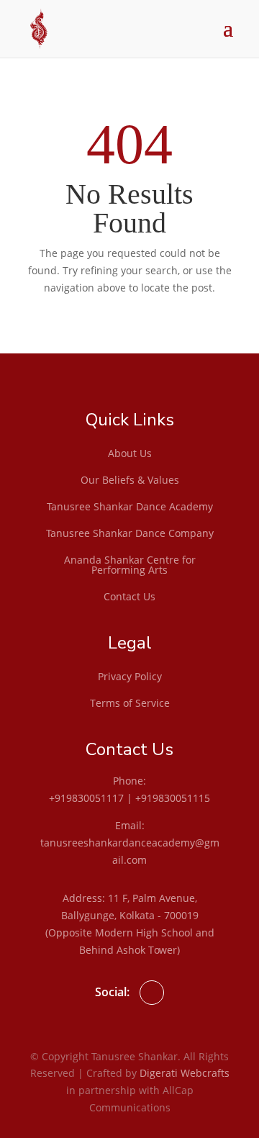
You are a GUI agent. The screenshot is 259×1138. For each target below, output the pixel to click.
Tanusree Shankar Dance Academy (130, 507)
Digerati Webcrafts (185, 1073)
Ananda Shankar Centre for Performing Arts (130, 566)
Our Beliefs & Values (130, 481)
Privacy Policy (130, 677)
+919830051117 (86, 798)
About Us (130, 454)
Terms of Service (130, 704)
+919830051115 (172, 798)
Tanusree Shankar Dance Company (130, 534)
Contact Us (129, 597)
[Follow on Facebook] (152, 992)
